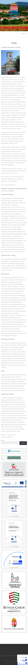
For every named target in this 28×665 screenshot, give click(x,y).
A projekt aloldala (14, 516)
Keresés (2, 440)
